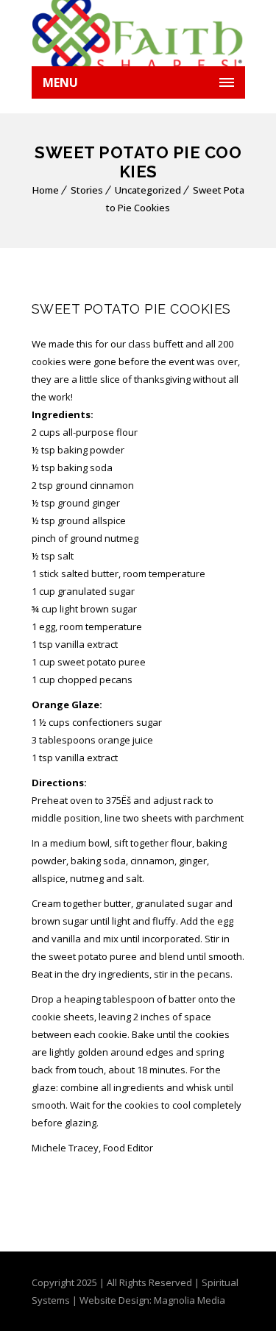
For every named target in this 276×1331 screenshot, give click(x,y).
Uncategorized (148, 190)
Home (45, 190)
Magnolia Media (189, 1300)
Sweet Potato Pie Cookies (131, 309)
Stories (87, 190)
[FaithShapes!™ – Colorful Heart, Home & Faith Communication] (138, 33)
